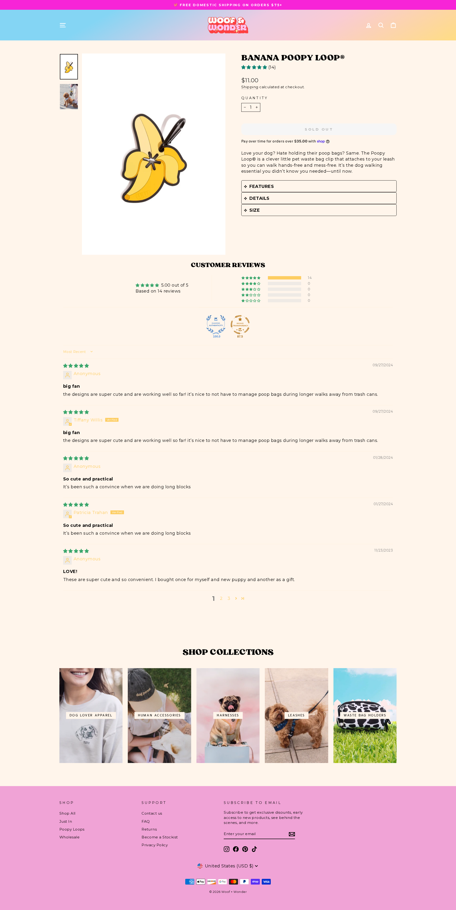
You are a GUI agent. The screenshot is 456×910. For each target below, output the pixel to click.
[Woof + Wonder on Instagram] (226, 849)
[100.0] (215, 324)
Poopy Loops (72, 829)
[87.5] (240, 324)
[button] (254, 67)
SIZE (254, 210)
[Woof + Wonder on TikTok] (254, 849)
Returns (149, 829)
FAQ (146, 821)
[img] (76, 365)
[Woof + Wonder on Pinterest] (245, 849)
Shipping (249, 87)
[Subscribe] (292, 834)
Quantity (254, 98)
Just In (65, 821)
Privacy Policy (155, 845)
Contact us (152, 813)
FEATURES (261, 186)
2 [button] (221, 598)
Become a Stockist (160, 837)
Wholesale (69, 837)
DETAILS (259, 198)
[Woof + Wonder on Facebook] (236, 849)
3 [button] (229, 598)
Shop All (67, 813)
